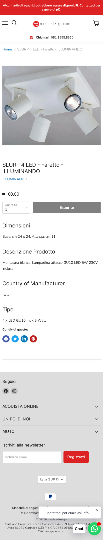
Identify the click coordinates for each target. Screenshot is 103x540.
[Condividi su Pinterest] (33, 338)
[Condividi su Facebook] (6, 338)
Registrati (76, 457)
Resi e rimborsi (30, 513)
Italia (49, 479)
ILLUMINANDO (14, 179)
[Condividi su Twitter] (15, 338)
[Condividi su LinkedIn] (24, 338)
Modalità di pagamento (28, 508)
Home (7, 49)
